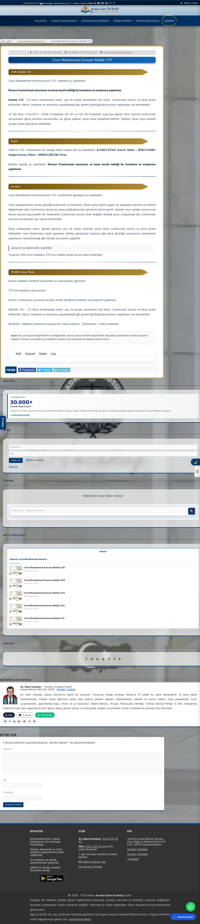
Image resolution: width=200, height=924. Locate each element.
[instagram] (110, 3)
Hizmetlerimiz (123, 20)
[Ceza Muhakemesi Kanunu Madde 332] (16, 608)
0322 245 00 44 (96, 846)
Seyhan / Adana (66, 689)
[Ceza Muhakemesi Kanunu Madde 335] (16, 570)
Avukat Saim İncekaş (64, 20)
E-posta (8, 792)
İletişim (169, 21)
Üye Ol (13, 466)
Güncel (103, 551)
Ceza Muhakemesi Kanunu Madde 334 (44, 580)
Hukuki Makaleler (147, 20)
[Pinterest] (34, 721)
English (194, 3)
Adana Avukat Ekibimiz (95, 20)
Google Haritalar (137, 849)
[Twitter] (98, 3)
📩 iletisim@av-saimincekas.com (54, 3)
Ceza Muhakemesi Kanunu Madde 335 (44, 567)
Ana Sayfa (41, 20)
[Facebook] (95, 3)
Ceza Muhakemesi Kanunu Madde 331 (44, 618)
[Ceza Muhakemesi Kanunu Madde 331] (16, 621)
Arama (93, 3)
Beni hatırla (36, 460)
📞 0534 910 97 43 (30, 3)
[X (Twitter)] (24, 721)
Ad (5, 780)
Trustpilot (133, 859)
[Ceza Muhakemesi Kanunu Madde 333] (16, 595)
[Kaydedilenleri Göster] (197, 471)
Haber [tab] (43, 353)
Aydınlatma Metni (80, 919)
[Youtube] (106, 3)
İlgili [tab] (18, 353)
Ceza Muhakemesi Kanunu (31, 41)
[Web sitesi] (5, 721)
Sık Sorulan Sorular (90, 866)
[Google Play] (114, 3)
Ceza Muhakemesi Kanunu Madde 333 (44, 592)
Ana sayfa (6, 41)
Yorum (8, 749)
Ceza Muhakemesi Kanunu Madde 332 (44, 605)
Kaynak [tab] (30, 353)
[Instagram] (30, 721)
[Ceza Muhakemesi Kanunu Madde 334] (16, 583)
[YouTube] (19, 721)
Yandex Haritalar (137, 854)
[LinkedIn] (102, 3)
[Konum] (108, 659)
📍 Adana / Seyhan (79, 3)
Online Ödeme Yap (94, 861)
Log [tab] (53, 353)
